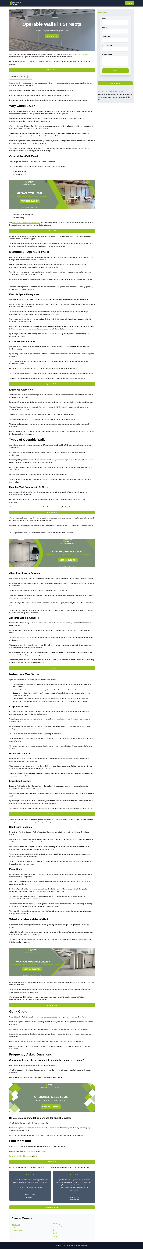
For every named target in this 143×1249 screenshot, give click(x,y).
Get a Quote (51, 36)
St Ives (14, 1227)
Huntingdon (18, 1156)
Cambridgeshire (17, 1231)
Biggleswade (27, 1156)
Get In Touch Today (52, 70)
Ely (54, 1230)
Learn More (52, 1161)
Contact (129, 3)
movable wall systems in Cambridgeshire (26, 222)
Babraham (15, 1234)
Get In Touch (115, 83)
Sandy (11, 1156)
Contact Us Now (52, 1005)
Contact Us (52, 668)
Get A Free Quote (52, 1207)
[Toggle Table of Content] (28, 76)
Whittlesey (56, 1224)
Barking (35, 1156)
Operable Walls (83, 54)
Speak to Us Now (52, 384)
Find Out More (52, 512)
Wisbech (56, 1236)
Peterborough (57, 1227)
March (55, 1233)
